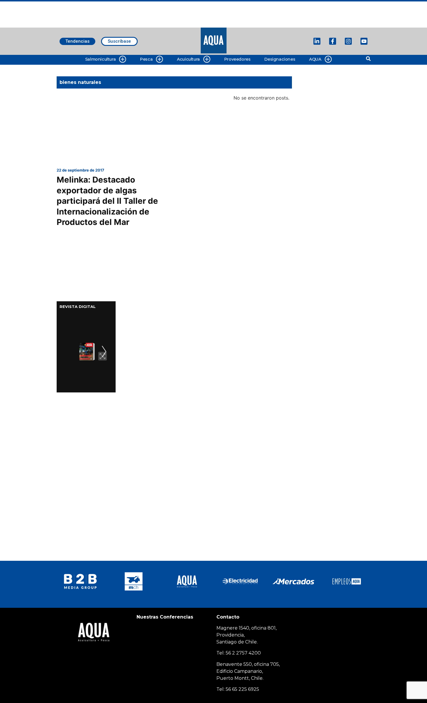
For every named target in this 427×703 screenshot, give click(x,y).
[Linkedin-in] (316, 41)
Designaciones (279, 59)
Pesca (146, 59)
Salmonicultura (100, 59)
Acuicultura (188, 59)
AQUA (315, 59)
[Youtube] (363, 41)
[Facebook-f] (332, 41)
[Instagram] (348, 41)
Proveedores (237, 59)
